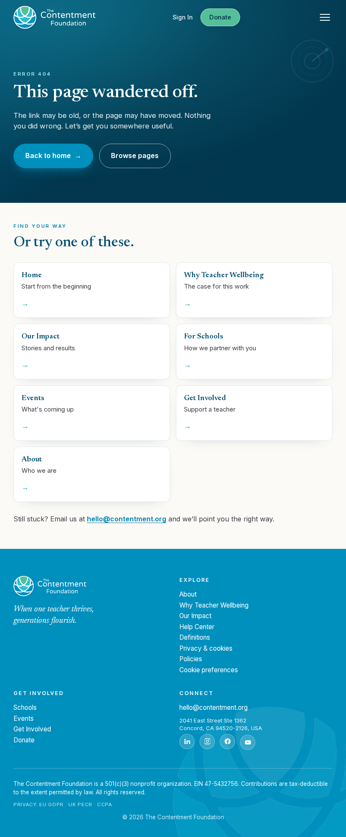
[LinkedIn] (187, 741)
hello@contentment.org (126, 519)
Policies (190, 659)
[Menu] (324, 17)
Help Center (196, 627)
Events (24, 718)
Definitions (194, 637)
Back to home (53, 155)
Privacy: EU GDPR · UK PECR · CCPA (63, 804)
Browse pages (135, 155)
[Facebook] (227, 741)
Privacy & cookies (205, 648)
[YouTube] (247, 742)
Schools (25, 707)
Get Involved (32, 729)
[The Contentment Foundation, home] (54, 17)
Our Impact (195, 616)
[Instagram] (207, 741)
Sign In (183, 17)
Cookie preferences (208, 670)
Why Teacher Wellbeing (214, 605)
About (188, 594)
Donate (220, 17)
